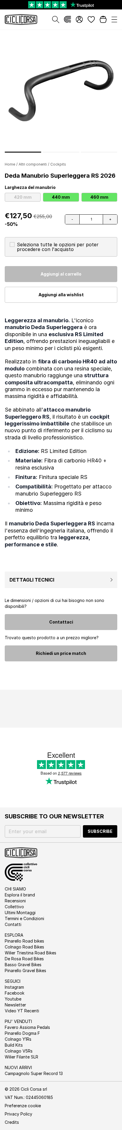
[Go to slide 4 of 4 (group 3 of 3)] (99, 152)
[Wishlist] (91, 19)
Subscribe (100, 831)
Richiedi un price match (61, 653)
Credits (12, 1122)
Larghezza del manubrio (30, 187)
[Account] (79, 19)
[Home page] (21, 19)
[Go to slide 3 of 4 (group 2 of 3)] (61, 152)
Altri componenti (33, 164)
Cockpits (58, 164)
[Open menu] (114, 19)
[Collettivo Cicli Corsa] (67, 19)
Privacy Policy (18, 1113)
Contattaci (61, 621)
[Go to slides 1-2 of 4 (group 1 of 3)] (23, 152)
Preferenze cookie (23, 1105)
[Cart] (103, 19)
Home (10, 164)
